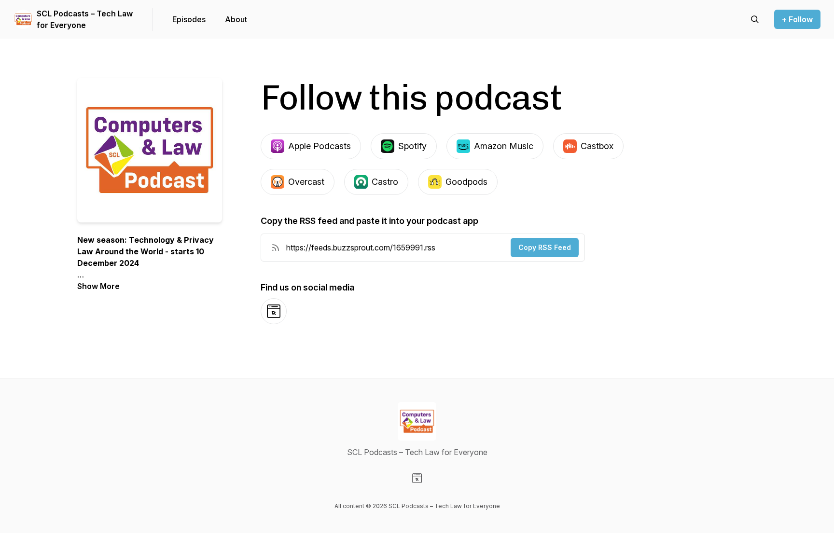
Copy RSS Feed (544, 247)
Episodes (189, 19)
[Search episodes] (755, 19)
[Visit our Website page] (417, 478)
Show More (98, 286)
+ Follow (797, 19)
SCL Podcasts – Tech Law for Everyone (85, 19)
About (236, 19)
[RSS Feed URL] (275, 247)
